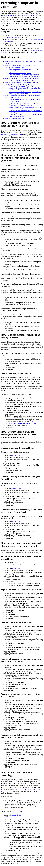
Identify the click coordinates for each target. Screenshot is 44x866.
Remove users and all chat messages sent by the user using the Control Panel (25, 93)
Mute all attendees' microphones (20, 73)
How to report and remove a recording (18, 118)
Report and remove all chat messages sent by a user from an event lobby (25, 108)
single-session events (10, 15)
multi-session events (27, 15)
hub (35, 789)
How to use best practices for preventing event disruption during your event (20, 66)
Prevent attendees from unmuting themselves (24, 75)
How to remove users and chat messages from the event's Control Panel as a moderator (21, 83)
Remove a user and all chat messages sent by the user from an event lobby (25, 115)
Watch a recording (11, 817)
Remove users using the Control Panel (22, 86)
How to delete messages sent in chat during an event (22, 78)
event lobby (28, 789)
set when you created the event (11, 134)
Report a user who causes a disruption (22, 80)
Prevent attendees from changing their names (24, 76)
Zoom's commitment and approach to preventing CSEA (21, 422)
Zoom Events (16, 455)
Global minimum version (13, 37)
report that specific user (15, 346)
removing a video (7, 791)
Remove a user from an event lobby (21, 105)
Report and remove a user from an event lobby (25, 103)
